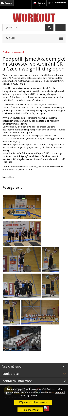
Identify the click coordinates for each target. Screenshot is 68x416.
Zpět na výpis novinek (13, 51)
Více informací (60, 390)
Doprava (8, 3)
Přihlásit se (60, 2)
